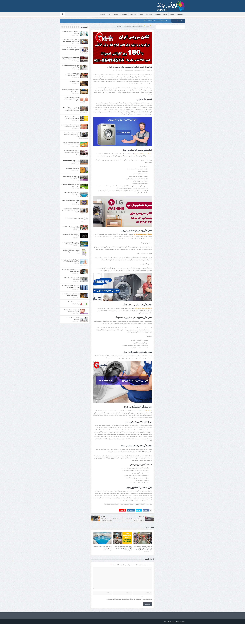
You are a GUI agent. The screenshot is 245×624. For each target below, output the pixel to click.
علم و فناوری (133, 14)
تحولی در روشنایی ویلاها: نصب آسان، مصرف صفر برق (70, 185)
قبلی (140, 516)
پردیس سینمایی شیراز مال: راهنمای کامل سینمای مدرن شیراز (70, 294)
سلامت (165, 14)
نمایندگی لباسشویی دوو (145, 410)
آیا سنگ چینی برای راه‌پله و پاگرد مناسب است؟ (71, 278)
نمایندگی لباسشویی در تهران (111, 504)
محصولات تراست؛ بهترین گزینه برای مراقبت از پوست (70, 66)
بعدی (104, 516)
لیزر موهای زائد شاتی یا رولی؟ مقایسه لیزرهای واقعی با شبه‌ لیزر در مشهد (149, 21)
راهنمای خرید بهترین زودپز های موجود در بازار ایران (109, 519)
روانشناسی (157, 14)
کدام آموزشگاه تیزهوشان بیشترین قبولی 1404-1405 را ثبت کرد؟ (71, 143)
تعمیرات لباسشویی (140, 504)
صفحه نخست (180, 14)
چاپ (119, 70)
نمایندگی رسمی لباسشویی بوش (143, 153)
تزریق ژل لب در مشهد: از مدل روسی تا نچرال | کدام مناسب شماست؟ (70, 126)
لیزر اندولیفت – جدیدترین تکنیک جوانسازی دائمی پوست (71, 310)
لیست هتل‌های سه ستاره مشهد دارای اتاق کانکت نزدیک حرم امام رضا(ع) (71, 152)
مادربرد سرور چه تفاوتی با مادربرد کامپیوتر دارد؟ (71, 161)
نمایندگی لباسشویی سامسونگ (143, 308)
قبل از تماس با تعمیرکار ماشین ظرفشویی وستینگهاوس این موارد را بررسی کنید (70, 49)
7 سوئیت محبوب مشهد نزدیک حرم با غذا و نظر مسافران (70, 90)
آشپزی (141, 14)
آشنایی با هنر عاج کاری (74, 81)
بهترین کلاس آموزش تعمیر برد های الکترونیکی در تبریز (71, 177)
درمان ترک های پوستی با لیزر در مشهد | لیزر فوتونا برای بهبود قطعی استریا (71, 99)
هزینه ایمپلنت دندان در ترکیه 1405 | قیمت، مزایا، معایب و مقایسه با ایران (70, 58)
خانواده (172, 14)
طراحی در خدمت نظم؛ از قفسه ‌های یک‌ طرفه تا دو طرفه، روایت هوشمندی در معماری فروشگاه (143, 548)
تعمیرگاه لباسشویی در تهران (127, 504)
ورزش (109, 14)
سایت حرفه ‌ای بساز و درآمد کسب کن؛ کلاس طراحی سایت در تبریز (123, 547)
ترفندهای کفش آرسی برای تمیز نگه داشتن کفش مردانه (70, 270)
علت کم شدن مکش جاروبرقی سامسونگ (72, 318)
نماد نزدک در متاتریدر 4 (73, 301)
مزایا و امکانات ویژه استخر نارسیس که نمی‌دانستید (102, 547)
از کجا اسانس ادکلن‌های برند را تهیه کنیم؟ (70, 235)
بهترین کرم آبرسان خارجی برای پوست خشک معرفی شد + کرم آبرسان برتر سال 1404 (70, 261)
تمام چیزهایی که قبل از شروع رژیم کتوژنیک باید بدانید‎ (71, 227)
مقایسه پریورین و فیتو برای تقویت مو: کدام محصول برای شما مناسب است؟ (71, 252)
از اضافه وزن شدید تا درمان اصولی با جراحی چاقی (70, 32)
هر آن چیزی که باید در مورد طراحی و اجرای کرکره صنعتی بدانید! (70, 286)
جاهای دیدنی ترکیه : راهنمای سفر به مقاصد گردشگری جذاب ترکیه (70, 243)
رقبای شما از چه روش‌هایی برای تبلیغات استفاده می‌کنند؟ (76, 219)
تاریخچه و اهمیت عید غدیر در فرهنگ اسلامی (70, 201)
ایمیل (114, 70)
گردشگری (102, 14)
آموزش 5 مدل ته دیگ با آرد (72, 168)
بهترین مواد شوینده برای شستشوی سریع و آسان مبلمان (134, 519)
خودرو (116, 14)
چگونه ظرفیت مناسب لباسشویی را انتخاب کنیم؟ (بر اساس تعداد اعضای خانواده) (70, 210)
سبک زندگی (149, 14)
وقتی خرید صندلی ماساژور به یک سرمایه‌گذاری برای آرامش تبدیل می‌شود (71, 134)
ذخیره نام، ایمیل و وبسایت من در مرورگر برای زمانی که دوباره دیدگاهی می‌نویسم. (129, 599)
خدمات (138, 70)
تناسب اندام (124, 14)
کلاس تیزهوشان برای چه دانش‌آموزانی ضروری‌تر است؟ (72, 74)
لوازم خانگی (133, 70)
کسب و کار (127, 70)
